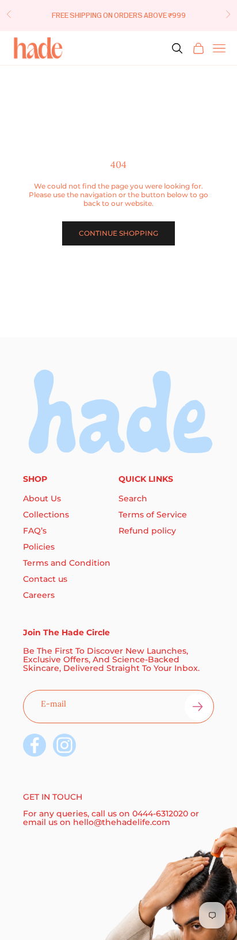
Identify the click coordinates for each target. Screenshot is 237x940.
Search (132, 498)
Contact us (45, 579)
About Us (42, 498)
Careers (39, 595)
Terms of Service (152, 514)
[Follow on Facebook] (34, 745)
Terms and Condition (66, 563)
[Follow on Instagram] (64, 745)
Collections (46, 514)
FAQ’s (35, 530)
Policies (39, 547)
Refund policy (147, 530)
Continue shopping (118, 233)
